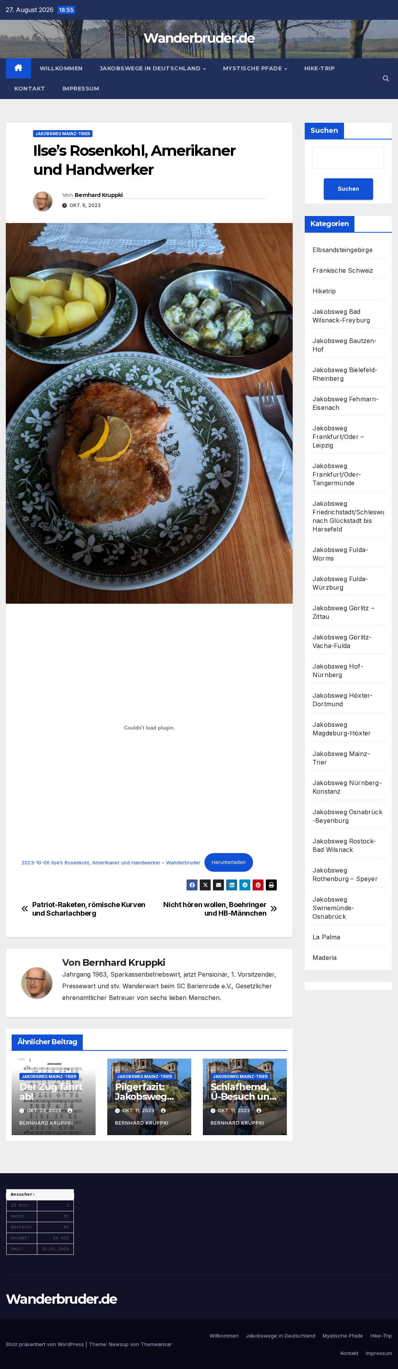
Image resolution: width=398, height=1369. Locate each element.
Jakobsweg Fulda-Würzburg (340, 583)
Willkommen (61, 68)
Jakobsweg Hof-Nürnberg (337, 670)
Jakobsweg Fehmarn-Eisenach (345, 403)
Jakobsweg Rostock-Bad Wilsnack (344, 845)
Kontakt (29, 88)
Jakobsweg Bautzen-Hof (344, 345)
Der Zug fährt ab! (50, 1091)
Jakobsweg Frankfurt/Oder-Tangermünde (336, 474)
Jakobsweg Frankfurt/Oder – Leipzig (338, 436)
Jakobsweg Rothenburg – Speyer (345, 874)
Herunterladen (229, 862)
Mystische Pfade (253, 68)
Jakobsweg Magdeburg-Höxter (341, 729)
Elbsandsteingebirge (342, 250)
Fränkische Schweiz (343, 270)
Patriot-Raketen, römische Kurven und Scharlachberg (88, 908)
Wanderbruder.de (199, 38)
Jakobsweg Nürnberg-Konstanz (347, 787)
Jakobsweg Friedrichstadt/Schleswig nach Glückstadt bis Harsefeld (349, 516)
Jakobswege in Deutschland (151, 68)
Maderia (324, 957)
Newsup (119, 1344)
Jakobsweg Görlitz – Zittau (343, 612)
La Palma (326, 937)
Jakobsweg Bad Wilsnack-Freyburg (341, 316)
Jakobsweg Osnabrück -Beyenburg (347, 816)
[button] (386, 78)
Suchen (324, 130)
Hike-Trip (319, 68)
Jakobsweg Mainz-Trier (62, 133)
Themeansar (156, 1344)
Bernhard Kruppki (99, 195)
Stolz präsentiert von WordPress (46, 1344)
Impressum (81, 88)
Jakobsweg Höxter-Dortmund (342, 699)
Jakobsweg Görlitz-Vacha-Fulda (342, 641)
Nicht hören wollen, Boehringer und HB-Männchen (214, 908)
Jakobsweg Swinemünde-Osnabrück (333, 907)
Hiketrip (324, 291)
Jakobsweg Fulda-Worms (340, 554)
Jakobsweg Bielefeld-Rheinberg (344, 374)
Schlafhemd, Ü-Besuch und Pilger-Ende (243, 1096)
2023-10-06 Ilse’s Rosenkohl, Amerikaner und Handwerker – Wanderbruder (111, 862)
